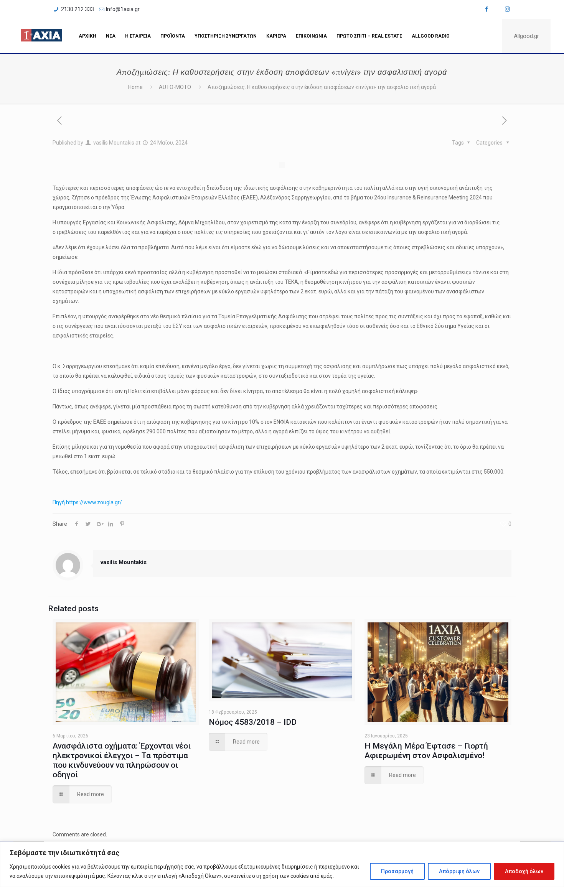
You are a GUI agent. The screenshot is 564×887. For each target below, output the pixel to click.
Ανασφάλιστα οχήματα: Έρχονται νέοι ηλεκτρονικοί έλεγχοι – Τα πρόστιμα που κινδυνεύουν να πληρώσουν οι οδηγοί (122, 760)
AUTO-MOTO (175, 87)
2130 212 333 (77, 9)
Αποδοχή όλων (524, 871)
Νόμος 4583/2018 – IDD (253, 722)
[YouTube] (497, 9)
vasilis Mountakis (113, 143)
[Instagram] (507, 9)
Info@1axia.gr (123, 9)
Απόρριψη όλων (459, 871)
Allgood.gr (526, 36)
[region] (282, 864)
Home (135, 87)
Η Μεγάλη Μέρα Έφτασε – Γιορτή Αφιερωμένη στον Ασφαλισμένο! (426, 750)
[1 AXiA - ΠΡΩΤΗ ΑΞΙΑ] (41, 36)
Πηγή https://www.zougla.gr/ (87, 502)
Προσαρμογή (397, 871)
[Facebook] (487, 9)
